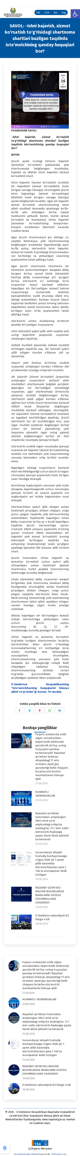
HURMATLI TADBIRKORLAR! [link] (45, 793)
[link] (75, 14)
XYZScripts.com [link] (59, 1154)
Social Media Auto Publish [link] (26, 1154)
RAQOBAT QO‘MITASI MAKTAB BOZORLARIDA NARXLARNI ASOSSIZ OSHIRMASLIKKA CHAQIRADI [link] (49, 895)
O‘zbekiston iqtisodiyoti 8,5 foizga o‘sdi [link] (52, 917)
